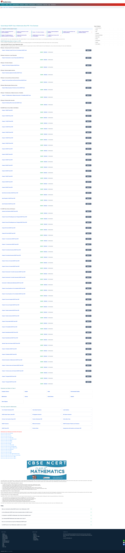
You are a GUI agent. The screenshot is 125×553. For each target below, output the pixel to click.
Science (97, 38)
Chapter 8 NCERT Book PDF (7, 181)
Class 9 (7, 7)
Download (21, 4)
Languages (97, 33)
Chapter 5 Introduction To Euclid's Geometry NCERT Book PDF (13, 271)
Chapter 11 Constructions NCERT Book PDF (10, 238)
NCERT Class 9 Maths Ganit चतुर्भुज (6, 452)
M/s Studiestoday (9, 551)
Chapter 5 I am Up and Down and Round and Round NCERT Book (14, 80)
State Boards (53, 4)
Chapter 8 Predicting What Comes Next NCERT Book (12, 102)
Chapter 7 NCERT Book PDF (7, 176)
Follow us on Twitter (36, 536)
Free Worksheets (39, 4)
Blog (49, 4)
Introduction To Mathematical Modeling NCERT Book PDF (12, 282)
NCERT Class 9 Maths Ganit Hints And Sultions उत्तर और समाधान (10, 455)
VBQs (3, 544)
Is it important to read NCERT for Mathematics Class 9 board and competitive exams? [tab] (16, 515)
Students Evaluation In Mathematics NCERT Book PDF (12, 359)
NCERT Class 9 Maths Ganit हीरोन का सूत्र (7, 437)
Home (2, 7)
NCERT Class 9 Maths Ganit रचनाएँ (6, 436)
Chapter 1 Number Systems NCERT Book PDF (10, 310)
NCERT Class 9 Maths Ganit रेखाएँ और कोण (7, 449)
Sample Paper (4, 535)
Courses (2, 4)
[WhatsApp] (124, 541)
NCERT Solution (4, 536)
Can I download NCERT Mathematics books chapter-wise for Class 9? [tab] (14, 518)
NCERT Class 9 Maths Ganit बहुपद (6, 443)
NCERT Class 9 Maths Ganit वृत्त (6, 434)
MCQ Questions (32, 4)
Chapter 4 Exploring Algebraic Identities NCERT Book (12, 72)
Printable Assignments (5, 540)
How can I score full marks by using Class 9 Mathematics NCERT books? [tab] (14, 521)
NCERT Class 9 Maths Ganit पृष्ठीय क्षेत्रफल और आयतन (8, 439)
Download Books (5, 538)
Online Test (4, 546)
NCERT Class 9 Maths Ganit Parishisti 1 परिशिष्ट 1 (8, 456)
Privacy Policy (35, 538)
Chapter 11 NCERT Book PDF (7, 121)
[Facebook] (124, 544)
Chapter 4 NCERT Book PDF (7, 159)
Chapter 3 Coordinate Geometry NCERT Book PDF (11, 249)
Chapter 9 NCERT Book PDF (7, 187)
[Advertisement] (30, 16)
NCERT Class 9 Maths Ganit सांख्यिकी (6, 440)
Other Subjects (98, 44)
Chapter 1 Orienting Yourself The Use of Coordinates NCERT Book (14, 50)
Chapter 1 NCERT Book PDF (7, 110)
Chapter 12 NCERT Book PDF (7, 126)
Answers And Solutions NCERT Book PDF (10, 211)
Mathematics (11, 7)
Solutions (26, 4)
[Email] (124, 543)
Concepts (3, 539)
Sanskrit (97, 42)
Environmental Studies (99, 35)
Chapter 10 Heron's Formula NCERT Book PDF (10, 260)
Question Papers (5, 537)
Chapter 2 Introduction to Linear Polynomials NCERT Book (13, 57)
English (97, 29)
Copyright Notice (35, 539)
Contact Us (35, 535)
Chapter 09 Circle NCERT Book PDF (8, 227)
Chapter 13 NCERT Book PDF (7, 132)
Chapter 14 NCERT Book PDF (7, 137)
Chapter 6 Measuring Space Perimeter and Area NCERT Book (13, 87)
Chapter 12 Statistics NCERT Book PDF (9, 348)
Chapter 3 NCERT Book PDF (7, 154)
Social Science (98, 40)
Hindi (96, 31)
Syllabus (3, 533)
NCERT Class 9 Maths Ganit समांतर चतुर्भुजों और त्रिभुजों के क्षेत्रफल (10, 453)
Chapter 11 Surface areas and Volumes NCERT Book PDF (12, 365)
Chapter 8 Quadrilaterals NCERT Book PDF (10, 332)
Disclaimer (35, 537)
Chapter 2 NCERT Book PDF (7, 148)
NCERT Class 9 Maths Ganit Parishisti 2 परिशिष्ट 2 (8, 458)
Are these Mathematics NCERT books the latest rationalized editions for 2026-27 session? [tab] (17, 512)
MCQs (3, 545)
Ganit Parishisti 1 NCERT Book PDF (8, 198)
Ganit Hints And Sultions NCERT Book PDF (10, 192)
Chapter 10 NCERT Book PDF (7, 115)
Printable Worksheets (5, 542)
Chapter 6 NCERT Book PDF (7, 170)
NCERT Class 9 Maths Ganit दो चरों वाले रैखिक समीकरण (9, 446)
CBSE (7, 4)
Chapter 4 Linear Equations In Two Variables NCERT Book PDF (13, 288)
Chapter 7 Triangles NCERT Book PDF (9, 376)
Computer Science (98, 27)
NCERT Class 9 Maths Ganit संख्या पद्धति (7, 433)
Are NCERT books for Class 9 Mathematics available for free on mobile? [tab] (14, 524)
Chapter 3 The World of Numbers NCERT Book (10, 65)
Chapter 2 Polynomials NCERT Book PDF (9, 321)
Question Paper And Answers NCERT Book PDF (11, 343)
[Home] (6, 1)
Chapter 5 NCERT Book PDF (7, 165)
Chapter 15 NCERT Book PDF (7, 143)
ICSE (10, 4)
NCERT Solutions (15, 4)
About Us (34, 533)
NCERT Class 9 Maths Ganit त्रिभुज (6, 450)
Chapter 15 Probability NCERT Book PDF (9, 326)
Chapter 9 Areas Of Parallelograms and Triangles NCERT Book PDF (14, 216)
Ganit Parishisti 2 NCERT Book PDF (8, 203)
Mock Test (45, 4)
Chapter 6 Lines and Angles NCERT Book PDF (10, 299)
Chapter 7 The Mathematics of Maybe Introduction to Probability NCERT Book (16, 95)
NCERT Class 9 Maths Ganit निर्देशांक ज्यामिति (7, 444)
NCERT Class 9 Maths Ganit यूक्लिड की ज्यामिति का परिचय (9, 447)
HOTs (3, 543)
